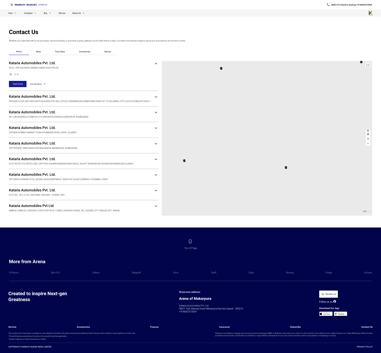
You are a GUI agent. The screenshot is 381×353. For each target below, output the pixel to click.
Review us (330, 294)
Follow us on (326, 301)
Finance (154, 326)
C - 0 (16, 74)
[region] (267, 138)
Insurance (224, 326)
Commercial (84, 51)
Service (62, 13)
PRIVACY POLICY (365, 347)
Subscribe (295, 326)
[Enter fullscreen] (368, 65)
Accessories (83, 326)
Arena (19, 51)
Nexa (38, 51)
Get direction (36, 84)
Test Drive (18, 84)
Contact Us (367, 326)
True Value (60, 51)
